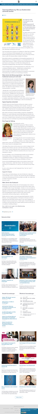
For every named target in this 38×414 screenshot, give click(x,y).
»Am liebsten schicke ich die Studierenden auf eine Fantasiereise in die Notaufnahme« (27, 258)
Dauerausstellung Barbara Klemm (28, 301)
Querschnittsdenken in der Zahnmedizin (7, 257)
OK (22, 412)
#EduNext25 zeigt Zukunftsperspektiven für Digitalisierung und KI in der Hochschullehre (27, 234)
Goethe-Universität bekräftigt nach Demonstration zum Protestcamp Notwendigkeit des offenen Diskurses (9, 317)
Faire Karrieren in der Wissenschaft (27, 365)
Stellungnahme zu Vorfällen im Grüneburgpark (8, 302)
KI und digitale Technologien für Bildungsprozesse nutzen (8, 343)
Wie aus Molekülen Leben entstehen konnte (9, 387)
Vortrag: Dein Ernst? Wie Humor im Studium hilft (9, 366)
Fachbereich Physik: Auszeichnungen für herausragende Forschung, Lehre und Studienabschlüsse (27, 281)
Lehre (10, 211)
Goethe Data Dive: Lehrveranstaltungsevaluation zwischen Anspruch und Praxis (8, 234)
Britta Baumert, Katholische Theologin (27, 386)
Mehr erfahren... (28, 410)
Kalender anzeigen (22, 317)
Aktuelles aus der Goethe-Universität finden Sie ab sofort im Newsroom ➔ (19, 4)
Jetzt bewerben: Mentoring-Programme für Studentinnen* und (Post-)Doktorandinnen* (9, 307)
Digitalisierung (6, 211)
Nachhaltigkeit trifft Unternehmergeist (27, 343)
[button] (19, 397)
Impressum (19, 412)
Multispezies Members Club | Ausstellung (29, 298)
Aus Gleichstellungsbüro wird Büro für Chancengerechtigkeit (9, 312)
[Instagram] (15, 410)
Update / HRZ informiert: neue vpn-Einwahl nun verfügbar (9, 298)
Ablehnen (24, 412)
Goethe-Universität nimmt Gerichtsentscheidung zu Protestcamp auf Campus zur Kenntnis (8, 323)
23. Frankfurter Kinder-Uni (27, 315)
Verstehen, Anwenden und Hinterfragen (7, 281)
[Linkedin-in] (17, 410)
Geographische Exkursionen (27, 312)
